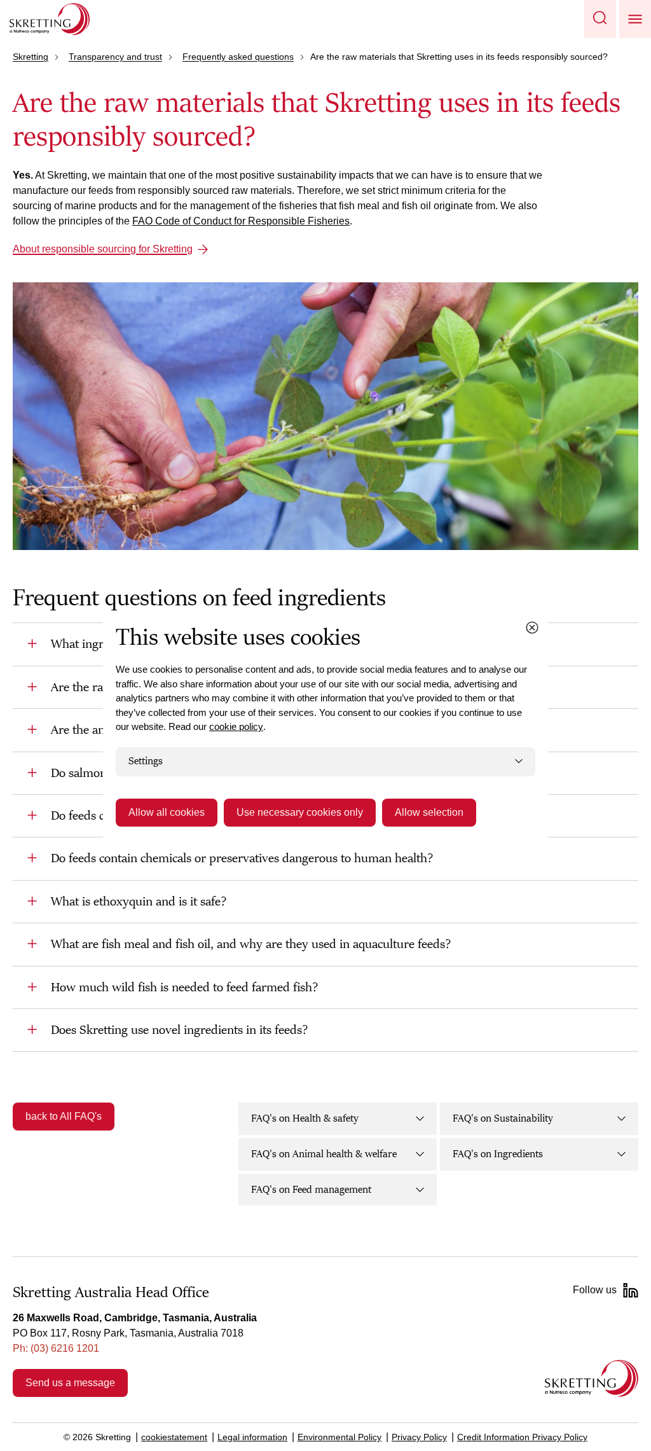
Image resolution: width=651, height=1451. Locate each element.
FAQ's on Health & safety (305, 1118)
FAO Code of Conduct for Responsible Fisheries (241, 221)
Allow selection (429, 812)
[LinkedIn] (630, 1290)
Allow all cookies (166, 812)
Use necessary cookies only (299, 812)
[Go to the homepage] (591, 1378)
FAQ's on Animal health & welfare (324, 1154)
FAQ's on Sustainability (503, 1118)
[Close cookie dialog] (532, 627)
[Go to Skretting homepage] (49, 19)
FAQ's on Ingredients (498, 1154)
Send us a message (70, 1382)
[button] (600, 19)
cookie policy (236, 726)
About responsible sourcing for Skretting (103, 249)
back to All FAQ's (63, 1116)
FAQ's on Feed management (311, 1189)
